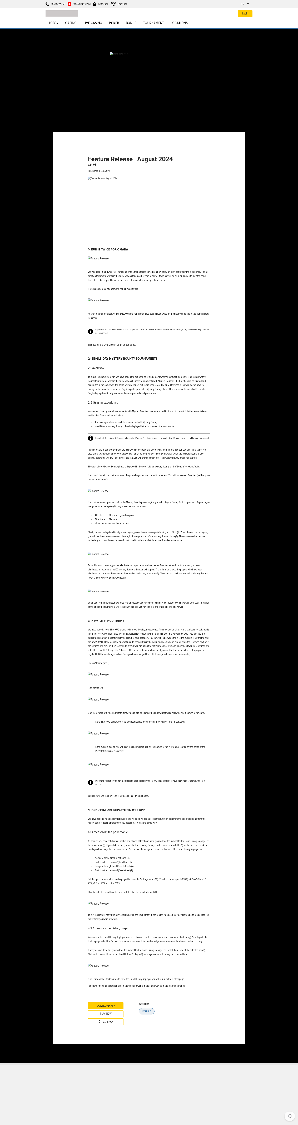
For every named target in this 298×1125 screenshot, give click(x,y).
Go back (108, 1022)
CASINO (71, 23)
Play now (106, 1013)
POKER (114, 23)
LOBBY (54, 23)
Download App (106, 1006)
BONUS (131, 23)
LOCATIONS (179, 23)
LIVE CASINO (92, 23)
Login (245, 13)
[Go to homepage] (62, 13)
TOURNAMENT (153, 23)
